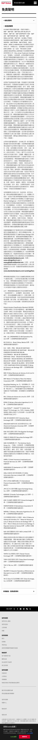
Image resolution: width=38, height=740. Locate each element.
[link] (14, 609)
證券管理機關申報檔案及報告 (10, 648)
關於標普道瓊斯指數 (7, 690)
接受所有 (24, 736)
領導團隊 (4, 679)
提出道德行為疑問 (7, 662)
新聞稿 (3, 641)
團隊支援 (4, 659)
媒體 (3, 630)
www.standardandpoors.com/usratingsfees (19, 271)
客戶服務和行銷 (6, 656)
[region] (19, 732)
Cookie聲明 (30, 733)
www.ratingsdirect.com (12, 260)
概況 (3, 638)
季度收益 (4, 645)
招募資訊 (4, 673)
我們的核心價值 (6, 621)
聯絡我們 (4, 708)
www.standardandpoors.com (14, 258)
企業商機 (4, 627)
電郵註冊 (4, 714)
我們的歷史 (5, 624)
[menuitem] (19, 302)
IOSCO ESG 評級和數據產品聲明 (10, 682)
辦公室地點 (5, 665)
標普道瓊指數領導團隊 (8, 693)
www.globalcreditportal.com (14, 262)
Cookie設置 (13, 736)
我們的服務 (5, 699)
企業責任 (4, 676)
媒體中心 (4, 702)
